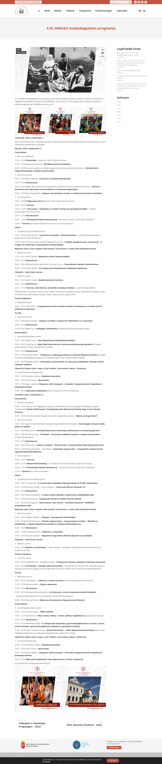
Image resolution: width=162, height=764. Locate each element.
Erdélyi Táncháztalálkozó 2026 (128, 71)
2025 (119, 105)
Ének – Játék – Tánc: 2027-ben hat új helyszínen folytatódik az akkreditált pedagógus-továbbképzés (131, 63)
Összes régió (21, 52)
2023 (119, 112)
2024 (119, 108)
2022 (119, 115)
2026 (119, 102)
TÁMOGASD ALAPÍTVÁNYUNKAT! (28, 2)
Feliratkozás (113, 747)
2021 (118, 118)
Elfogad (113, 761)
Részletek (46, 762)
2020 (119, 122)
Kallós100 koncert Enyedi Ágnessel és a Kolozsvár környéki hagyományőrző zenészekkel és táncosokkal (131, 86)
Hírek (18, 49)
